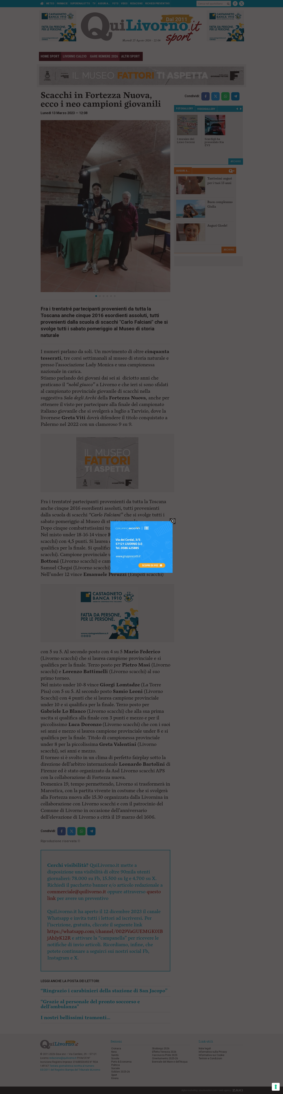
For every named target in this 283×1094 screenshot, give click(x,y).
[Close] (172, 521)
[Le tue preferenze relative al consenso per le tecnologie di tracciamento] (276, 1087)
